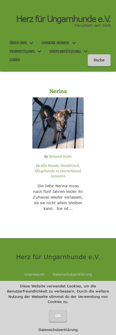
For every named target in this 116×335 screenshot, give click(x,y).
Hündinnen (69, 166)
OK (58, 315)
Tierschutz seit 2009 (92, 25)
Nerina (58, 91)
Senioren (58, 176)
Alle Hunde (49, 166)
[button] (31, 43)
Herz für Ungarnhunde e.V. (63, 19)
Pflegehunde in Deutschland (58, 171)
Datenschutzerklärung (58, 329)
